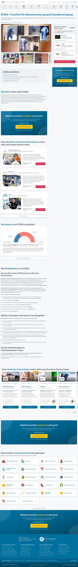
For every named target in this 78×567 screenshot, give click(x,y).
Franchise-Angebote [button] (52, 2)
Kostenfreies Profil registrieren (64, 551)
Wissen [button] (58, 2)
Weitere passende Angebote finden (64, 61)
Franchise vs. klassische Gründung (8, 549)
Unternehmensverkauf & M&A (69, 383)
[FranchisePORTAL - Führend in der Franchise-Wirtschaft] (3, 2)
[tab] (10, 58)
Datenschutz (42, 564)
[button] (71, 2)
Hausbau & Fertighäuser (16, 383)
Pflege (22, 383)
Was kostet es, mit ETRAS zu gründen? (12, 78)
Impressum (37, 564)
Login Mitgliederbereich (62, 553)
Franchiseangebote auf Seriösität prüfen (9, 553)
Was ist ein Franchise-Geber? (44, 549)
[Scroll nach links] (9, 7)
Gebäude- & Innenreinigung (17, 22)
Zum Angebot (40, 163)
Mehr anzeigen (23, 216)
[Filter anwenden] (23, 2)
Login (74, 2)
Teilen (74, 22)
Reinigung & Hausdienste (5, 22)
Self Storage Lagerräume (53, 383)
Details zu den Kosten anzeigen (23, 258)
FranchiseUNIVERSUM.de (52, 560)
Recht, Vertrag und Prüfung (26, 555)
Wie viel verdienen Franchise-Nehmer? (9, 555)
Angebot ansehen (10, 407)
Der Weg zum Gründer (25, 547)
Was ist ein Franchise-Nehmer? (45, 551)
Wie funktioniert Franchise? (7, 547)
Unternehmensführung (25, 551)
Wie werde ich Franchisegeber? (64, 547)
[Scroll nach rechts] (77, 7)
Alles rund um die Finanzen (26, 553)
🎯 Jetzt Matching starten (24, 126)
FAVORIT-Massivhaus (8, 386)
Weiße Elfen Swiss (26, 386)
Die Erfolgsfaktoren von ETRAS (10, 80)
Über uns (32, 564)
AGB (46, 564)
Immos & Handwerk (6, 383)
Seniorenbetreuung (28, 383)
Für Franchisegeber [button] (65, 2)
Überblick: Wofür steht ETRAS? (10, 75)
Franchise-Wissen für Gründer (26, 549)
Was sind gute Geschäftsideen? (45, 547)
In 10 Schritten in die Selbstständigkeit (9, 551)
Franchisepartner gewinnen (63, 549)
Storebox (42, 386)
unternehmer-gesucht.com (42, 560)
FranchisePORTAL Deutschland (19, 560)
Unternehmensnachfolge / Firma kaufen (46, 553)
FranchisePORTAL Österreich (30, 560)
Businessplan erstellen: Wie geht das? (46, 555)
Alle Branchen (16, 2)
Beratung (60, 383)
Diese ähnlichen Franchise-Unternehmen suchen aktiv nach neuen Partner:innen (21, 76)
